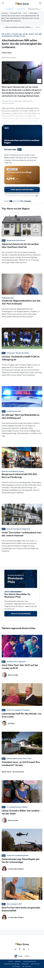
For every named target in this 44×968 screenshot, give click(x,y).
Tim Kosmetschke (18, 772)
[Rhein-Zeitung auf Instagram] (24, 949)
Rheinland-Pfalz (15, 13)
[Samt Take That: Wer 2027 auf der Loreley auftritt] (22, 646)
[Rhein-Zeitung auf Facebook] (20, 949)
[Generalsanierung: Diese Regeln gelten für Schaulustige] (22, 840)
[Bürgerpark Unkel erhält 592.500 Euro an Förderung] (22, 457)
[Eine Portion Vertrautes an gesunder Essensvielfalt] (22, 888)
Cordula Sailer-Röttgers (16, 869)
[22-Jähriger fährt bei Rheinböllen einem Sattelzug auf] (22, 396)
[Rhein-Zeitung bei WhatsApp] (15, 949)
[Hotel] (22, 514)
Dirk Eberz (11, 724)
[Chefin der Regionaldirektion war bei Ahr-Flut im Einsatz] (22, 284)
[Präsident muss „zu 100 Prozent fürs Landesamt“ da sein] (22, 743)
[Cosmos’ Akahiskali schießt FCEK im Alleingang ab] (22, 338)
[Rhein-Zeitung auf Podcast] (28, 949)
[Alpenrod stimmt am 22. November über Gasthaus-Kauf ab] (22, 225)
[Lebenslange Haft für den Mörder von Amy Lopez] (22, 694)
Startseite (4, 13)
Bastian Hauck (6, 772)
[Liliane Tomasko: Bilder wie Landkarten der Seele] (22, 791)
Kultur (25, 13)
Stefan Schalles (13, 675)
